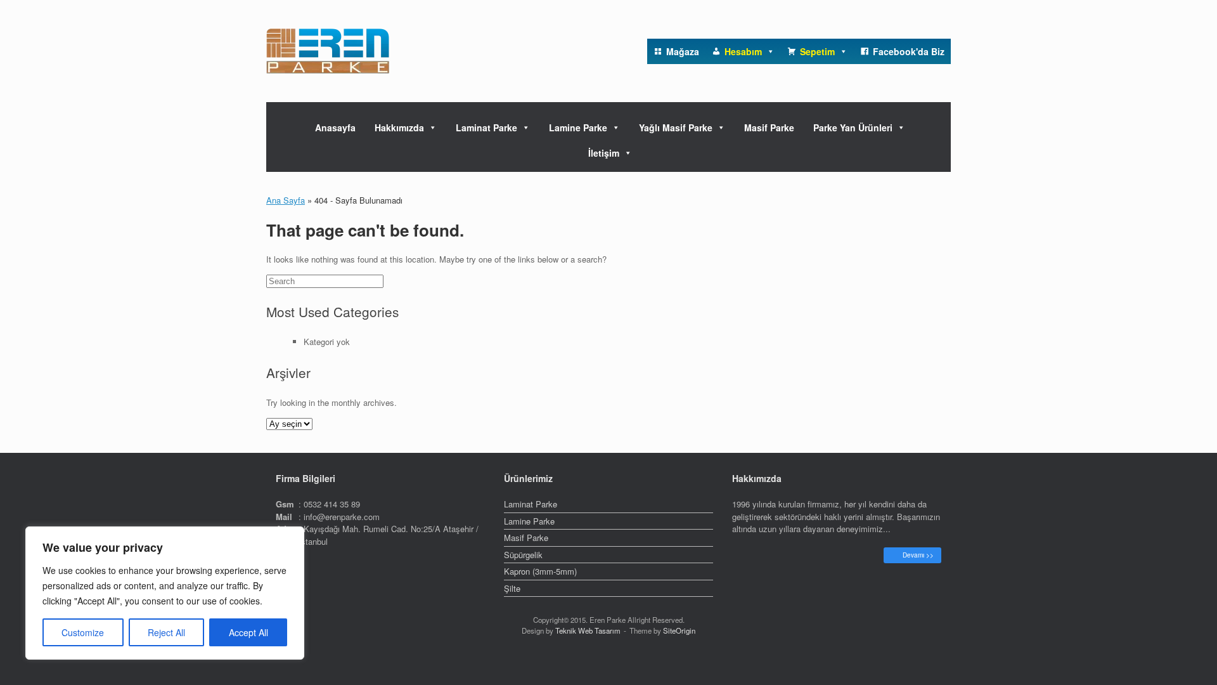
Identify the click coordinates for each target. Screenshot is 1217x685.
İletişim (603, 153)
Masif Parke (769, 127)
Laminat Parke (486, 127)
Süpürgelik (523, 555)
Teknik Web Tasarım (588, 630)
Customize (82, 632)
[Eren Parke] (327, 51)
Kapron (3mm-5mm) (540, 571)
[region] (164, 593)
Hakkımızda (399, 127)
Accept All (248, 632)
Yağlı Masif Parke (675, 127)
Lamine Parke (578, 127)
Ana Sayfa (285, 200)
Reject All (166, 632)
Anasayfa (335, 127)
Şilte (512, 588)
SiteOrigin (679, 630)
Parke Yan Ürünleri (852, 127)
